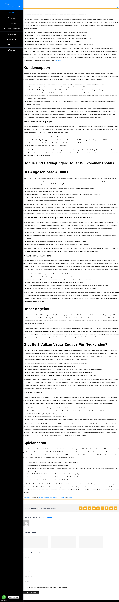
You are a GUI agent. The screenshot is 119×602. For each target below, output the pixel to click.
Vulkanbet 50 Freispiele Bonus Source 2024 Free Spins (35, 541)
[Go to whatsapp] (4, 597)
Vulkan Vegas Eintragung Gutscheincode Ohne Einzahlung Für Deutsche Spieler (63, 541)
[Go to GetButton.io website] (3, 600)
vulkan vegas (57, 60)
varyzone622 (27, 497)
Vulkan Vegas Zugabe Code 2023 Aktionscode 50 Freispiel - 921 (52, 497)
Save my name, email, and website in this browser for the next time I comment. (46, 587)
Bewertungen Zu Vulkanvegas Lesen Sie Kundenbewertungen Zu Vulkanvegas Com (91, 541)
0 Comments (69, 497)
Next (116, 7)
